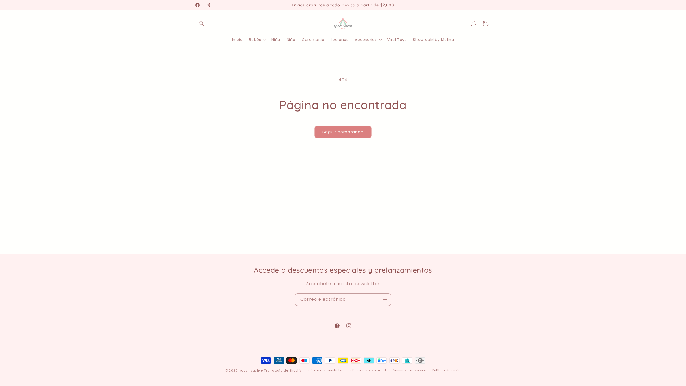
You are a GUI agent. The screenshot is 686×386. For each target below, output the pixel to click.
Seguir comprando (343, 132)
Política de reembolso (325, 370)
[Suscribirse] (385, 299)
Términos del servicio (409, 370)
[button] (201, 23)
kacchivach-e (251, 370)
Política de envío (446, 370)
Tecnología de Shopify (283, 370)
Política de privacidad (367, 370)
